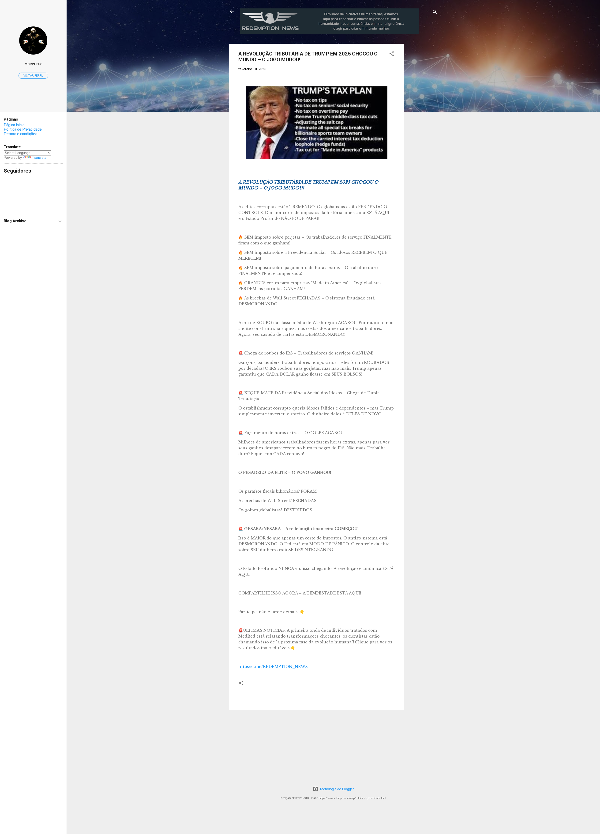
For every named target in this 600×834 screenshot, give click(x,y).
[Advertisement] (443, 73)
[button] (391, 54)
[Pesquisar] (435, 13)
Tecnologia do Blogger (336, 789)
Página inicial (14, 125)
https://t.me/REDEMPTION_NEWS (273, 666)
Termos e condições (20, 134)
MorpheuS (33, 64)
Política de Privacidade (23, 129)
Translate (39, 157)
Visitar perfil (33, 75)
